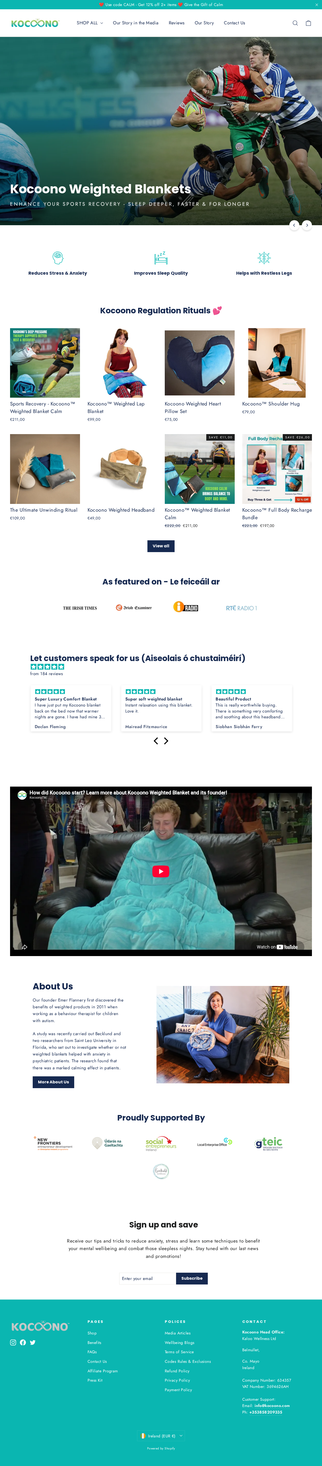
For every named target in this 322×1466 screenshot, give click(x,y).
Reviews (177, 23)
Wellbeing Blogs (179, 1342)
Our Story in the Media (135, 23)
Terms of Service (179, 1352)
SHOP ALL (88, 23)
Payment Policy (178, 1390)
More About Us (53, 1082)
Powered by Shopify (161, 1448)
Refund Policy (177, 1371)
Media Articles (177, 1333)
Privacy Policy (177, 1380)
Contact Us (234, 23)
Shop (92, 1333)
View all (161, 546)
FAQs (92, 1352)
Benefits (94, 1342)
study (42, 1034)
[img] (163, 666)
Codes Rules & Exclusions (188, 1361)
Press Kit (95, 1380)
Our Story (204, 23)
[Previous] (294, 225)
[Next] (307, 225)
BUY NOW (270, 204)
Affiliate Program (103, 1371)
